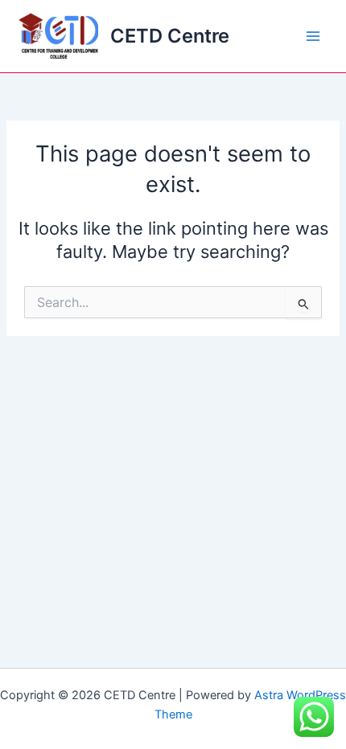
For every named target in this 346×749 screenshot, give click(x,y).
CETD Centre (169, 35)
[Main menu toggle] (313, 36)
